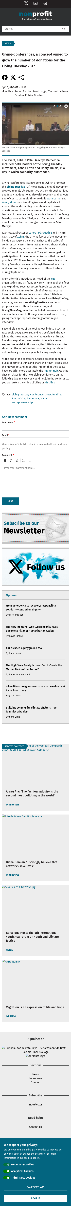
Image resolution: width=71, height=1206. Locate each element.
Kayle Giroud (16, 636)
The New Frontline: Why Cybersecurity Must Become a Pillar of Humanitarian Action (32, 628)
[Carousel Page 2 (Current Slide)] (57, 106)
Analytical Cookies (22, 1171)
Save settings (35, 1187)
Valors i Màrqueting (40, 232)
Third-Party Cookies (23, 1177)
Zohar (20, 236)
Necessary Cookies (22, 1164)
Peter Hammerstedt (19, 674)
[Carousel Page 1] (54, 106)
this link (50, 382)
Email (5, 435)
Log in (44, 4)
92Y (53, 278)
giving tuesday (20, 394)
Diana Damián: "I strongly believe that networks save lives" (31, 864)
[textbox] (35, 479)
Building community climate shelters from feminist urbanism (31, 709)
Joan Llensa (15, 653)
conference (37, 394)
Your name (7, 422)
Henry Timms (10, 202)
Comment (7, 455)
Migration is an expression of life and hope (35, 1007)
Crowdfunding (53, 394)
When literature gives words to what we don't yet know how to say (35, 688)
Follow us (26, 4)
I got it (35, 1198)
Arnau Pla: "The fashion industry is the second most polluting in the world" (32, 793)
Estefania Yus (16, 614)
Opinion (35, 1082)
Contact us (35, 1126)
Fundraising (18, 398)
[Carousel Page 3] (60, 106)
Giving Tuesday (16, 186)
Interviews (35, 1078)
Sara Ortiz (14, 716)
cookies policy (31, 1158)
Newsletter (35, 4)
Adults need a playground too (24, 648)
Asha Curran (54, 198)
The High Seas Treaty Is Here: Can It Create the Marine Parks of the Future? (34, 667)
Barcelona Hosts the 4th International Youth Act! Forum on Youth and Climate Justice (32, 936)
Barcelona (33, 398)
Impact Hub (51, 370)
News (35, 1074)
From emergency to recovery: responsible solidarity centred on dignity (31, 607)
